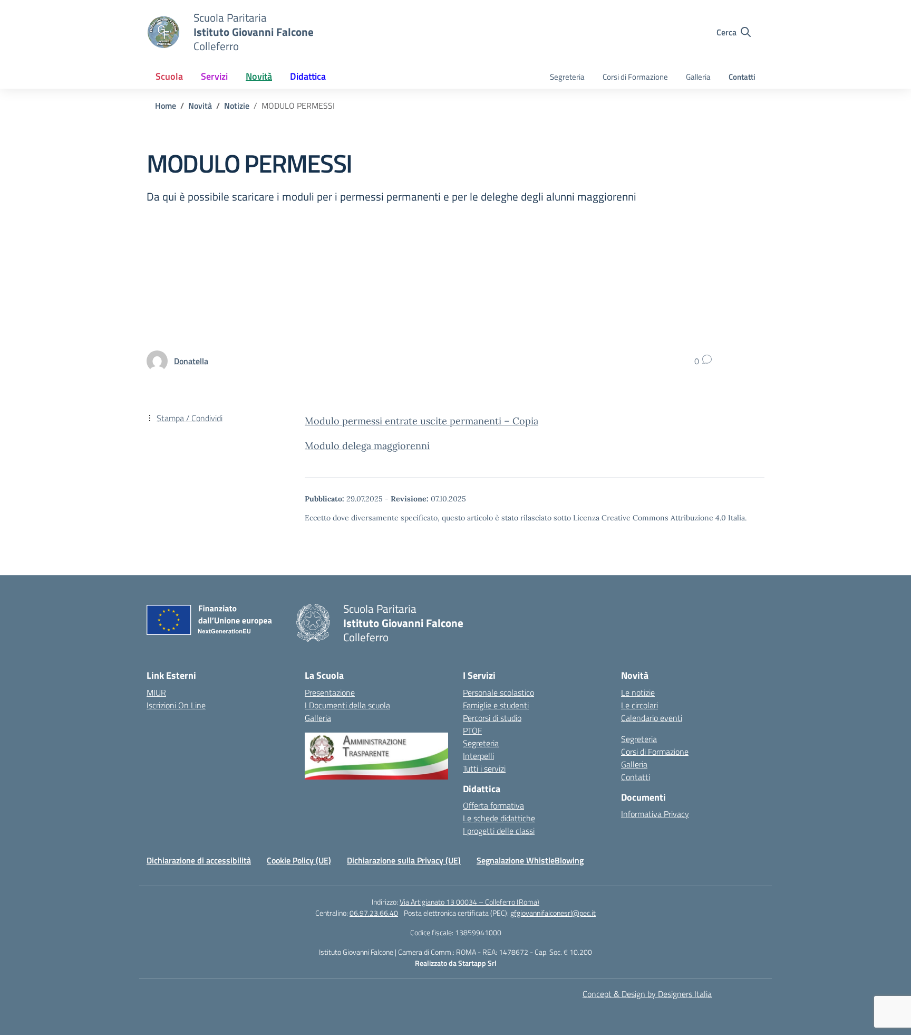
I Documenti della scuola (347, 705)
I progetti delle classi (499, 830)
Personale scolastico (498, 692)
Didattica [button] (308, 76)
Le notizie (638, 692)
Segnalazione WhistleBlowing (530, 860)
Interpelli (478, 755)
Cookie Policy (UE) (299, 860)
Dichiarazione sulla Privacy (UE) (404, 860)
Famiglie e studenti (496, 705)
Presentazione (330, 692)
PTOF (472, 730)
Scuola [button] (169, 76)
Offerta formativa (493, 805)
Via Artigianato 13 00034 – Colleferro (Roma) (469, 901)
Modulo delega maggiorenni (367, 446)
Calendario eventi (651, 717)
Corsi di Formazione (635, 77)
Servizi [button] (214, 76)
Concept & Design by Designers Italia (647, 993)
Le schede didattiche (499, 818)
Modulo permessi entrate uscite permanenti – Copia (421, 421)
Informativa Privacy (655, 814)
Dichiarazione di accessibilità (199, 860)
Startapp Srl (477, 962)
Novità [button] (259, 76)
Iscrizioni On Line (176, 705)
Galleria (698, 77)
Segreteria (567, 77)
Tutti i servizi (484, 768)
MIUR (156, 692)
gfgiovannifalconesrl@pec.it (553, 912)
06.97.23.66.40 (374, 912)
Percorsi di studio (492, 717)
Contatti (742, 77)
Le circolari (639, 705)
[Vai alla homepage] (163, 32)
